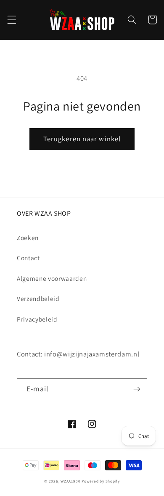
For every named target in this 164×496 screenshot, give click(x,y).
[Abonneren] (137, 389)
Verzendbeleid (38, 298)
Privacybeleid (37, 319)
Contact (28, 257)
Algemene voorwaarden (52, 278)
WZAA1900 (70, 481)
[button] (11, 20)
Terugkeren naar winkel (82, 138)
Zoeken (28, 237)
